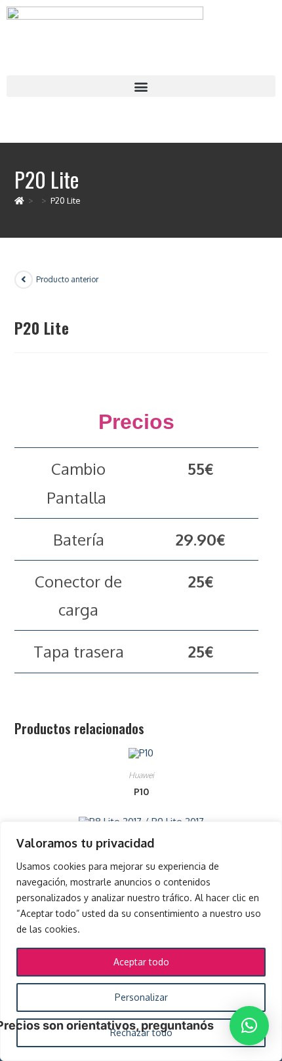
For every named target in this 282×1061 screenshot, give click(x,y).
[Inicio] (19, 200)
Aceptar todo (141, 961)
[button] (141, 86)
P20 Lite (65, 200)
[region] (141, 941)
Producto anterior (67, 279)
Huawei (141, 775)
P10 (141, 791)
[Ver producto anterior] (23, 279)
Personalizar (141, 997)
